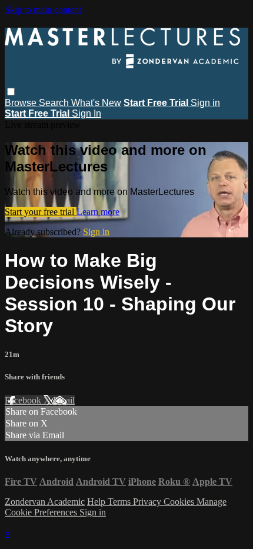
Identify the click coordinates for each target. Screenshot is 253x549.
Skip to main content (43, 10)
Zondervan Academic (45, 502)
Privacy (148, 502)
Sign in (205, 103)
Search (55, 103)
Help (97, 502)
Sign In (86, 113)
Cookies (180, 502)
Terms (120, 502)
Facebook (24, 400)
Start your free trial (40, 212)
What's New (96, 103)
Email (64, 400)
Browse (22, 103)
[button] (11, 91)
